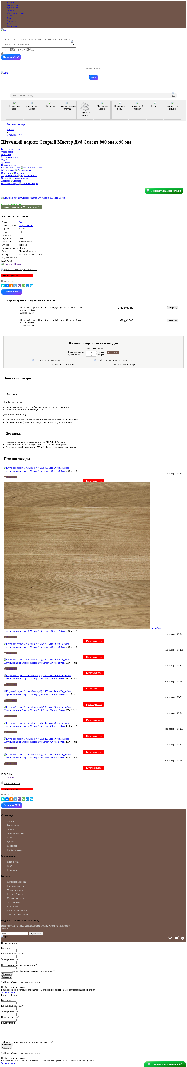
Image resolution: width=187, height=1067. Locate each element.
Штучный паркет (15, 894)
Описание (6, 173)
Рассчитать (113, 352)
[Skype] (31, 285)
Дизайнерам (13, 7)
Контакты (12, 26)
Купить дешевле (94, 481)
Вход (9, 23)
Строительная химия (17, 914)
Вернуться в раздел (11, 167)
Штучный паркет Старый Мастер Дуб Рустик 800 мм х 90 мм (51, 307)
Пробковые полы (15, 898)
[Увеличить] (33, 198)
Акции (10, 2)
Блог (9, 18)
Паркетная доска (15, 886)
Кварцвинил (13, 906)
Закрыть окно (8, 992)
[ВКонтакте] (7, 285)
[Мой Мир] (27, 285)
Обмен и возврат (15, 13)
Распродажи (13, 5)
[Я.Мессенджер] (3, 285)
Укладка (11, 15)
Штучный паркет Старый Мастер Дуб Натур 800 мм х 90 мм (50, 320)
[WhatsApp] (23, 285)
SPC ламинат (13, 902)
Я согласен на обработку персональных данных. (30, 971)
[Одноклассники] (11, 285)
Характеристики (9, 175)
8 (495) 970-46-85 (19, 49)
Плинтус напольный (17, 910)
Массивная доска (15, 890)
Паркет (22, 222)
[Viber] (19, 285)
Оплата (10, 10)
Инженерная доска (16, 882)
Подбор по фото (15, 850)
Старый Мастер (26, 225)
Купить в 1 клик (28, 269)
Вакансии (12, 870)
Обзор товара (8, 170)
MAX (93, 77)
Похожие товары (10, 183)
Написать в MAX (11, 57)
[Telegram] (15, 285)
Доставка (11, 21)
